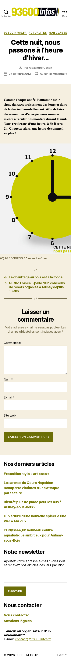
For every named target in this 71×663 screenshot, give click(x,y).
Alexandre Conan (40, 67)
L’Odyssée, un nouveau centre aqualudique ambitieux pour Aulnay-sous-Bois (33, 535)
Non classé (58, 32)
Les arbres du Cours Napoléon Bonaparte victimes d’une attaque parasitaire (31, 488)
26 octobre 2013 (20, 74)
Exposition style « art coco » (26, 474)
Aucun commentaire (53, 74)
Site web (10, 415)
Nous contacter (16, 615)
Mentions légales (18, 621)
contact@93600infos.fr (33, 639)
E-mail (9, 397)
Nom (8, 379)
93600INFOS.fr (15, 32)
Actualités (38, 32)
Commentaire (13, 343)
